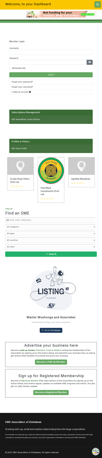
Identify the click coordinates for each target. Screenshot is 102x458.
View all (8, 209)
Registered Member (29, 381)
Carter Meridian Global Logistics (18, 181)
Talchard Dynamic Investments (80, 181)
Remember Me (19, 68)
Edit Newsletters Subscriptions (25, 119)
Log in (51, 74)
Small (48, 350)
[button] (98, 4)
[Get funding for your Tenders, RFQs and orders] (62, 14)
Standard (41, 350)
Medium (58, 350)
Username (14, 48)
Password (13, 58)
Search (52, 254)
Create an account (20, 92)
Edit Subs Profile (19, 148)
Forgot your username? (22, 87)
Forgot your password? (22, 82)
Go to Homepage (52, 330)
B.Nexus (45, 171)
